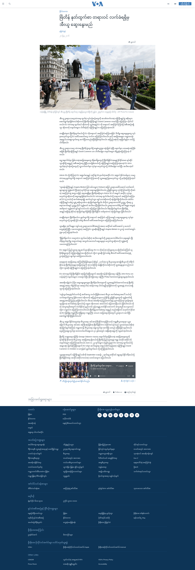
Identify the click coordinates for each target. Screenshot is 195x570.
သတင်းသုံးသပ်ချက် (35, 454)
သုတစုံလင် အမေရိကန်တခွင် (143, 454)
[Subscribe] (137, 415)
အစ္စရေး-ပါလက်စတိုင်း (35, 432)
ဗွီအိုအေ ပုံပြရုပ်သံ (104, 522)
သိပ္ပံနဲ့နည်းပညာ (68, 444)
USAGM (31, 560)
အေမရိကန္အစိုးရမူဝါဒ (70, 564)
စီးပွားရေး (66, 454)
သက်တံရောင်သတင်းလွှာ (142, 471)
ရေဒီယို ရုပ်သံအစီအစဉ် (36, 518)
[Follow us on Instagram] (116, 415)
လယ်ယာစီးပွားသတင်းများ (72, 462)
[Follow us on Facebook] (100, 415)
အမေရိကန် (32, 423)
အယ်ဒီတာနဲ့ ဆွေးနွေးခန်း (36, 444)
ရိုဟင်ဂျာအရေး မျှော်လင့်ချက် (108, 476)
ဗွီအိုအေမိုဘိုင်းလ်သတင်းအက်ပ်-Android (112, 547)
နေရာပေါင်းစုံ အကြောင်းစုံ (142, 462)
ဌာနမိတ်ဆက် (32, 535)
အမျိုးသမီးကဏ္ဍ (104, 471)
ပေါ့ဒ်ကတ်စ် (67, 419)
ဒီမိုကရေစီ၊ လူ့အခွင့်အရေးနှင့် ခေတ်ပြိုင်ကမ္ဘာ (43, 449)
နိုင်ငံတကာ (63, 11)
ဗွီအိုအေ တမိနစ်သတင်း (141, 513)
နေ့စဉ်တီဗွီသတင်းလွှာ (35, 513)
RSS (64, 414)
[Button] (132, 42)
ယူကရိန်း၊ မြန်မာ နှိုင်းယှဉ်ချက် (73, 467)
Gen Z (136, 458)
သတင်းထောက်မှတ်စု (35, 467)
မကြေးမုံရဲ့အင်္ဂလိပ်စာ (70, 488)
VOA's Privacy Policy (105, 560)
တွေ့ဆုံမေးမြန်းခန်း (69, 522)
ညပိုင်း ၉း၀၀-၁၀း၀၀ (70, 501)
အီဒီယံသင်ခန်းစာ (33, 488)
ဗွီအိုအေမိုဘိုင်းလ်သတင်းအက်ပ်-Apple (76, 547)
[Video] (175, 4)
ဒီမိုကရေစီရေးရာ (33, 458)
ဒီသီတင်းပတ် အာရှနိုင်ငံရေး (107, 458)
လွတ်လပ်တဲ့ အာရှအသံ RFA (72, 560)
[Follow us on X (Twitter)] (105, 415)
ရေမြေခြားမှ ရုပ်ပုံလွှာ (105, 513)
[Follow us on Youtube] (110, 415)
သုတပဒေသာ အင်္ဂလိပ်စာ (142, 488)
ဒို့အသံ (136, 467)
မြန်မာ (30, 414)
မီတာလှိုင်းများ (68, 535)
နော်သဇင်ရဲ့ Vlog (139, 518)
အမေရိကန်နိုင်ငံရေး (34, 462)
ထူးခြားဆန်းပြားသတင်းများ (72, 471)
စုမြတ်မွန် (62, 31)
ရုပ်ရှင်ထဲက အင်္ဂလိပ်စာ (106, 488)
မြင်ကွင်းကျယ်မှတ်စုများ (106, 449)
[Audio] (168, 4)
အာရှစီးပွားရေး (103, 462)
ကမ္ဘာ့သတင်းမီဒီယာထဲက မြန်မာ (38, 471)
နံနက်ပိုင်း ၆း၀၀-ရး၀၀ (35, 501)
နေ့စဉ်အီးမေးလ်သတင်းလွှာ (72, 423)
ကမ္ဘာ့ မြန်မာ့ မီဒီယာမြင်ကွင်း (37, 476)
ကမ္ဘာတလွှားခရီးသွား (105, 454)
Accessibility (102, 564)
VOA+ (30, 547)
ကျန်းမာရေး (102, 467)
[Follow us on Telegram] (121, 415)
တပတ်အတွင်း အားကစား (71, 458)
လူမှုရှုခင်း (66, 476)
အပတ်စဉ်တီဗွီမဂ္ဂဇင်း (35, 522)
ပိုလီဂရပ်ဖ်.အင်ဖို (104, 518)
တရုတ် (30, 428)
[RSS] (126, 415)
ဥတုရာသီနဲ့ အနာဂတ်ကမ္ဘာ (72, 449)
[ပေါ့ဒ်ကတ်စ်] (132, 415)
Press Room (32, 564)
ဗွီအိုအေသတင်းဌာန (99, 369)
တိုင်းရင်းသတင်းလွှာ (140, 444)
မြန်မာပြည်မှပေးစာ (104, 444)
